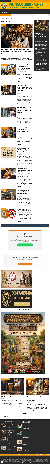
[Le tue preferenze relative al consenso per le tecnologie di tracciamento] (2, 462)
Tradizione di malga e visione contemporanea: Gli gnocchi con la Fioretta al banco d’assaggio (41, 57)
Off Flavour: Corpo (7, 397)
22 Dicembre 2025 (21, 113)
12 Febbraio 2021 (5, 398)
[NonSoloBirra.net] (25, 8)
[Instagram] (39, 1)
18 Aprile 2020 (26, 428)
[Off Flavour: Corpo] (12, 386)
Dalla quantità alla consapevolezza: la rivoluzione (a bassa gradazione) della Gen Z (16, 51)
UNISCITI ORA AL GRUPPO (25, 245)
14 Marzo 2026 (26, 437)
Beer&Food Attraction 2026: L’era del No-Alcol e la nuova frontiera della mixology (24, 110)
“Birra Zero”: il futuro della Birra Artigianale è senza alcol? (24, 149)
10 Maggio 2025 (20, 153)
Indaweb (20, 462)
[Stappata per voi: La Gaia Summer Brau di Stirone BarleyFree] (19, 426)
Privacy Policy (24, 462)
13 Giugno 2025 (29, 402)
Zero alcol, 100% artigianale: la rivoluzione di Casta (23, 129)
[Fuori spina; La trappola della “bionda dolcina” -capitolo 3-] (3, 425)
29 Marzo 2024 (20, 212)
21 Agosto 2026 (10, 427)
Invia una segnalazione (25, 263)
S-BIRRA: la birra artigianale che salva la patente (24, 170)
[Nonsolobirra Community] (46, 1)
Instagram (18, 454)
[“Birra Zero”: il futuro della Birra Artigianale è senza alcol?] (19, 442)
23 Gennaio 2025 (21, 173)
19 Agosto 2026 (10, 443)
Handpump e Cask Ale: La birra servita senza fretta (41, 64)
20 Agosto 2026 (10, 434)
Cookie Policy (30, 462)
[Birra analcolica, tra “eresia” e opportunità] (19, 449)
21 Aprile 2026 (20, 71)
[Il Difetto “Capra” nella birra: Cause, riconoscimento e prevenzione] (37, 386)
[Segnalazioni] (49, 1)
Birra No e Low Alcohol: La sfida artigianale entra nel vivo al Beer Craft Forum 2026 (24, 67)
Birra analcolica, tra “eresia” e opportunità (24, 210)
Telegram (24, 454)
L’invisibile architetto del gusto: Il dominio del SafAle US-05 (40, 35)
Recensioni (12, 10)
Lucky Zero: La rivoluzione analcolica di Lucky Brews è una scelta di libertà (24, 88)
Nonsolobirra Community (37, 454)
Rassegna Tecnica (33, 10)
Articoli (7, 10)
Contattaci (13, 1)
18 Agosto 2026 (10, 449)
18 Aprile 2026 (20, 92)
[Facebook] (37, 1)
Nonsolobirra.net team (5, 1)
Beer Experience (4, 12)
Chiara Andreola (28, 212)
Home (2, 10)
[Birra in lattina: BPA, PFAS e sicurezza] (3, 448)
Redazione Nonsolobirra (13, 54)
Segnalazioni (20, 1)
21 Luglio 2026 (4, 54)
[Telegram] (42, 1)
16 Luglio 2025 (20, 132)
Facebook (13, 454)
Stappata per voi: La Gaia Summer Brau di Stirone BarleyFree (27, 426)
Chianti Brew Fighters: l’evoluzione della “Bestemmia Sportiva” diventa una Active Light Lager (27, 434)
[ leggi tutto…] (29, 123)
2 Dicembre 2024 (21, 195)
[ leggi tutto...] (40, 53)
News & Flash (42, 10)
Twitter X (29, 454)
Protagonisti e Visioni (22, 10)
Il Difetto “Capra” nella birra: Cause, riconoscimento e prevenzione (36, 399)
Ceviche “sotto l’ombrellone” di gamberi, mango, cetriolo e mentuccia (41, 67)
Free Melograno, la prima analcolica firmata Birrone (23, 191)
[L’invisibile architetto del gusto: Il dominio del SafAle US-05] (41, 30)
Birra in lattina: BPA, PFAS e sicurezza (41, 61)
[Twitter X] (44, 1)
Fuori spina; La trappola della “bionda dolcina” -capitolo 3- (11, 424)
